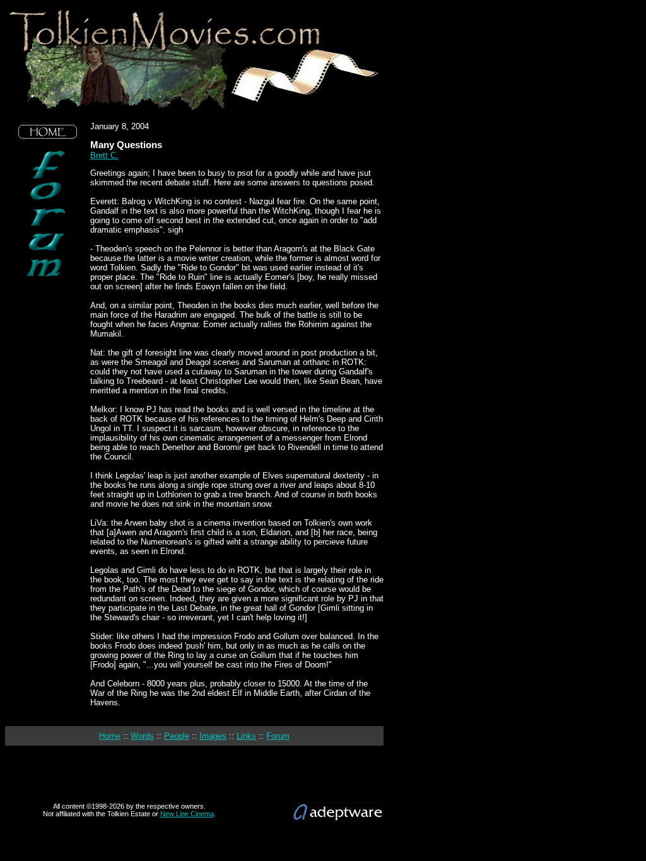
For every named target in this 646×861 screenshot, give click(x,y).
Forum (278, 736)
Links (246, 736)
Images (212, 736)
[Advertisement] (48, 372)
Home (109, 736)
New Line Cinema (187, 814)
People (176, 736)
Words (142, 736)
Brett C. (104, 155)
